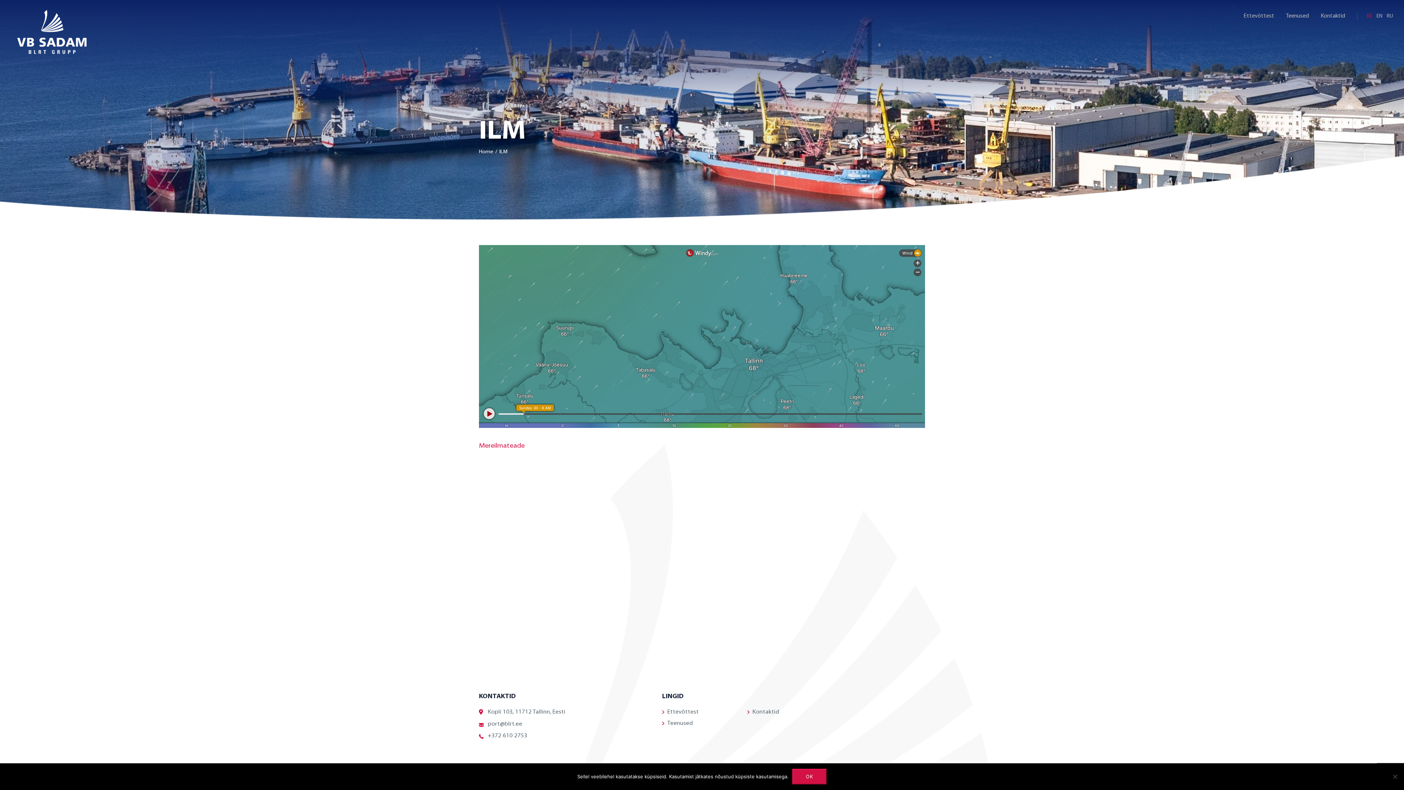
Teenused (1297, 16)
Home (486, 152)
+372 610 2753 (507, 736)
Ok (810, 776)
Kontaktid (1333, 16)
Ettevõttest (1258, 16)
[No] (1395, 776)
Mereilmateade (502, 446)
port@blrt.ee (505, 724)
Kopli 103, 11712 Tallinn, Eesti (526, 712)
